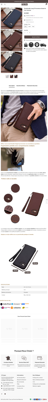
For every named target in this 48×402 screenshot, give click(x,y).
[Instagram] (5, 394)
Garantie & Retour (20, 85)
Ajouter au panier (35, 37)
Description (12, 85)
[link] (8, 340)
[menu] (1, 4)
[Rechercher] (5, 4)
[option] (7, 76)
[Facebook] (2, 394)
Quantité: (26, 30)
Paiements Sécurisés (32, 85)
